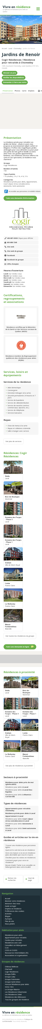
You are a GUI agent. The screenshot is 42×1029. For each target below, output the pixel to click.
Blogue (7, 916)
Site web (10, 247)
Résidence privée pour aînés (15, 182)
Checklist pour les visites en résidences (20, 857)
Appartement (31, 182)
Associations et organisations (16, 955)
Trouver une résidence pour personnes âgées (20, 846)
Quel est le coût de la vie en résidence (20, 850)
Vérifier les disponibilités (13, 77)
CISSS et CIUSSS (11, 950)
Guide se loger (10, 906)
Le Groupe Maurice (12, 989)
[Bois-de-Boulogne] (13, 491)
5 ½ (26, 176)
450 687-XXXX (20, 238)
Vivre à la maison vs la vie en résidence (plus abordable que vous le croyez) (20, 854)
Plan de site (9, 921)
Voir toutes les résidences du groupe (19, 636)
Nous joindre (10, 924)
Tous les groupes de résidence (17, 999)
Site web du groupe (15, 251)
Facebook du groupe (15, 260)
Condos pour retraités (13, 940)
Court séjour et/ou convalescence (17, 184)
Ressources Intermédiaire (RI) (16, 953)
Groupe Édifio (10, 974)
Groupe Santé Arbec (12, 982)
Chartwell (8, 969)
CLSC (7, 948)
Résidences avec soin (13, 943)
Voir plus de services (13, 441)
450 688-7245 (12, 242)
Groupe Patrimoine (12, 979)
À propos (8, 919)
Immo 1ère (9, 987)
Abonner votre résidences (15, 901)
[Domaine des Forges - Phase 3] (13, 513)
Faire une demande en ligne (17, 647)
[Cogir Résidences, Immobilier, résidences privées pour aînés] (21, 219)
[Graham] (13, 557)
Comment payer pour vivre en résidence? (16, 861)
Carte (24, 91)
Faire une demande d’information (20, 198)
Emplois (31, 91)
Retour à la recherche (12, 879)
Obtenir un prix (9, 73)
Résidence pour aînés (16, 787)
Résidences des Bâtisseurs (15, 997)
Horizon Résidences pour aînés (17, 984)
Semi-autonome (18, 186)
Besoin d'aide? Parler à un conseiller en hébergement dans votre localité (20, 866)
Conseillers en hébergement (16, 945)
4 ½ (22, 176)
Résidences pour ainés (13, 935)
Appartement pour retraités (16, 937)
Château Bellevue (11, 966)
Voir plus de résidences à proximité (19, 766)
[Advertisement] (21, 111)
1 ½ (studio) (8, 176)
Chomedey (17, 48)
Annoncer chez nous (12, 903)
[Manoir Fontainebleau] (13, 620)
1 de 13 (33, 39)
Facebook (11, 255)
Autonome (8, 186)
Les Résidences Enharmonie (16, 992)
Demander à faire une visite (14, 82)
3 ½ (18, 176)
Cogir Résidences (11, 59)
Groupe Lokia (10, 977)
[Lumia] (13, 578)
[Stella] (13, 471)
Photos (17, 91)
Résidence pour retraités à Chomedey (18, 61)
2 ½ (15, 176)
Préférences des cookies (14, 911)
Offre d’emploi (13, 264)
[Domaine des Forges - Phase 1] (13, 536)
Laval (10, 48)
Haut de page (31, 879)
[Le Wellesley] (13, 598)
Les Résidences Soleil (13, 994)
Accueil (4, 48)
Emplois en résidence (13, 908)
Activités (8, 914)
